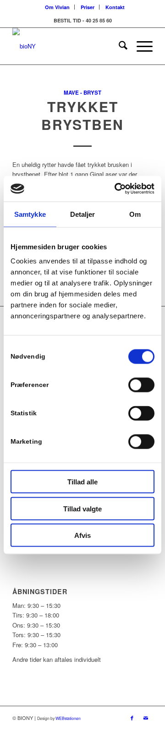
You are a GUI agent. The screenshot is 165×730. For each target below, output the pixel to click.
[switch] (141, 385)
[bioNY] (68, 46)
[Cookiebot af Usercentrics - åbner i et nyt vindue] (116, 189)
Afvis (82, 535)
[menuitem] (57, 7)
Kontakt (115, 7)
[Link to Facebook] (132, 718)
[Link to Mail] (146, 718)
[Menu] (140, 46)
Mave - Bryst (82, 93)
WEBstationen (68, 718)
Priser (87, 7)
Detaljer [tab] (82, 214)
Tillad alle (82, 482)
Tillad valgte (82, 508)
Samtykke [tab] (30, 214)
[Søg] (118, 46)
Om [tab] (135, 214)
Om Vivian (57, 7)
